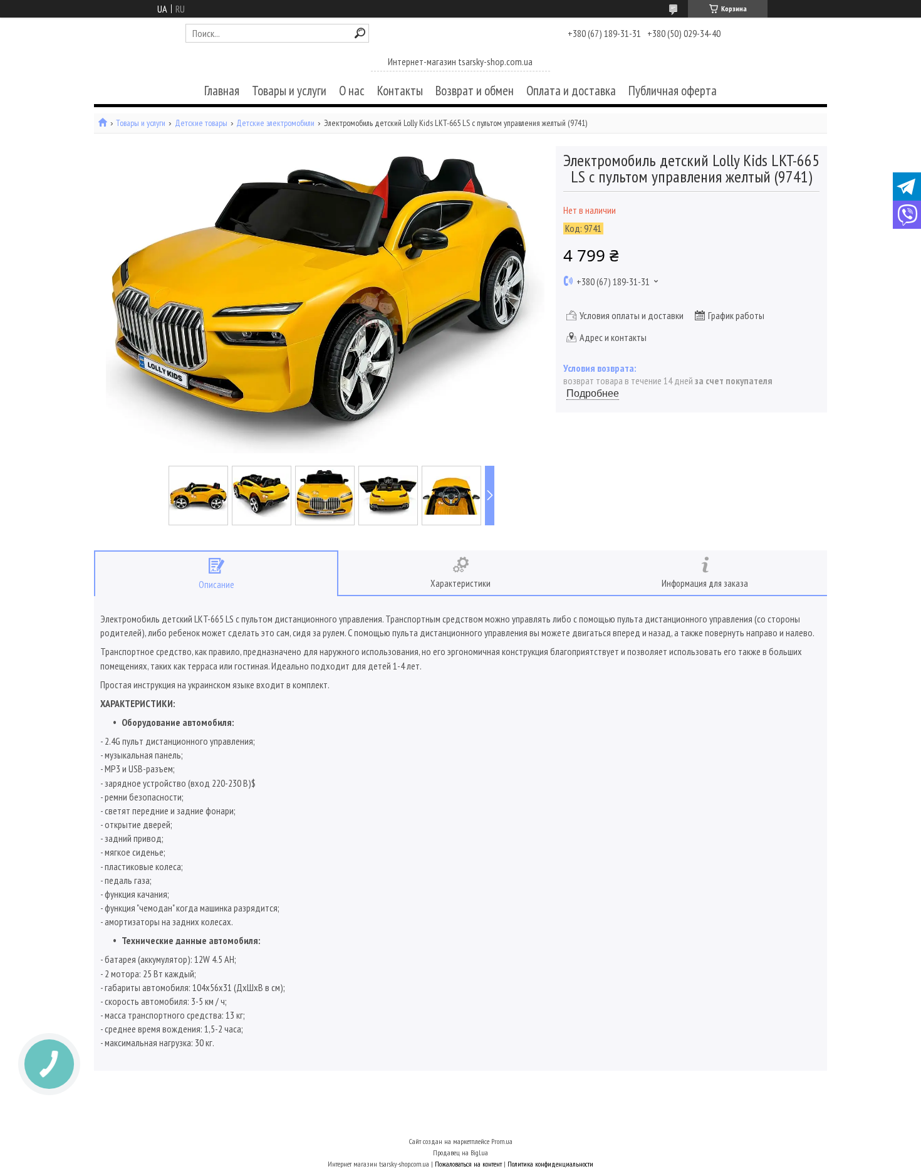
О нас (352, 90)
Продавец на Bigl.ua (460, 1152)
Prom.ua (502, 1141)
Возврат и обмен (474, 90)
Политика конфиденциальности (550, 1163)
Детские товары (201, 123)
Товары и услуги (289, 90)
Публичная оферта (672, 90)
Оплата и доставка (571, 90)
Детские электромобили (275, 123)
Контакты (400, 90)
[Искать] (360, 33)
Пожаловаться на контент (468, 1163)
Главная (221, 90)
